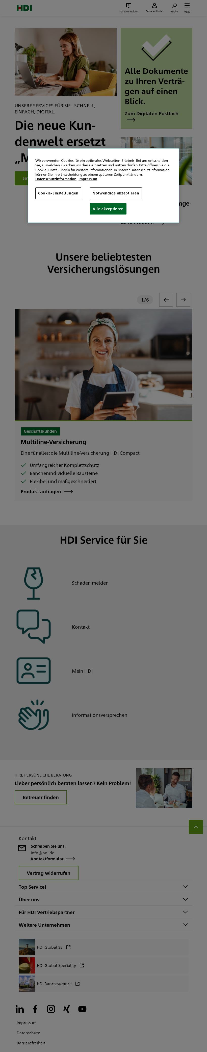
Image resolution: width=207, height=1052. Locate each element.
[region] (103, 185)
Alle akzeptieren (108, 208)
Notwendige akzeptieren (116, 193)
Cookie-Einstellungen (58, 193)
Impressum (88, 178)
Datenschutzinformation (55, 178)
